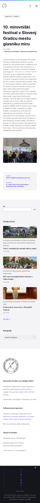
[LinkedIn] (21, 483)
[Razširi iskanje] (30, 6)
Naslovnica (8, 16)
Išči (4, 206)
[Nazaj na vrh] (35, 467)
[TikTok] (21, 485)
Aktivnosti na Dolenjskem (11, 240)
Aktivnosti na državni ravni (12, 271)
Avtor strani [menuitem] (20, 491)
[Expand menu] (36, 6)
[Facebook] (21, 475)
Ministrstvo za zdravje (10, 416)
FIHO (29, 414)
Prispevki (16, 16)
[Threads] (21, 472)
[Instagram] (21, 477)
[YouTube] (21, 480)
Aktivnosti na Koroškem (12, 51)
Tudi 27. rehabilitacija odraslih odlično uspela (19, 249)
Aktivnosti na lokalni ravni (29, 51)
